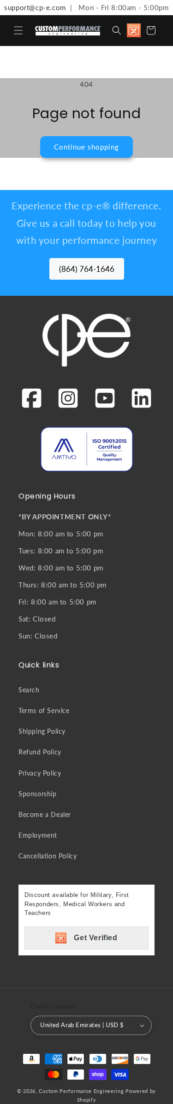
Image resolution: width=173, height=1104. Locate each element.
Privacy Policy (39, 773)
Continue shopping (86, 147)
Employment (37, 835)
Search (29, 690)
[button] (18, 30)
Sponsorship (37, 794)
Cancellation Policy (47, 856)
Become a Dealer (44, 814)
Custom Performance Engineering (81, 1091)
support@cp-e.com (33, 7)
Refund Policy (39, 752)
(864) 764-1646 (86, 269)
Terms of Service (44, 710)
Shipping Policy (42, 731)
